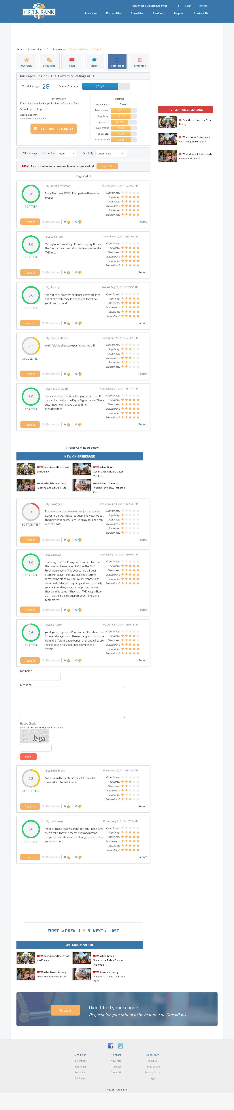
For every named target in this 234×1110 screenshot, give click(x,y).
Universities (89, 13)
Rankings (159, 13)
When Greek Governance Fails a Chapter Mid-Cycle (108, 471)
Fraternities (114, 13)
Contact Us (201, 13)
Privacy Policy (152, 1072)
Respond (30, 222)
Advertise (116, 1061)
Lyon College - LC (37, 109)
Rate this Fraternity (55, 128)
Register (203, 6)
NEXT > (100, 930)
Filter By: (49, 153)
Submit (28, 756)
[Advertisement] (83, 892)
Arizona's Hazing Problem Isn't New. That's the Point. (109, 487)
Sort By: (88, 153)
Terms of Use (152, 1066)
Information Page (70, 103)
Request (179, 13)
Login (188, 6)
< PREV (68, 930)
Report (142, 221)
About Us (152, 1061)
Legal (152, 1078)
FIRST (53, 930)
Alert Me (107, 166)
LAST (114, 930)
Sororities (137, 13)
